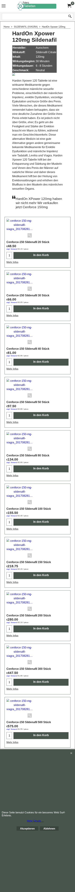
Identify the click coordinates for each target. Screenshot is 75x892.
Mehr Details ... (35, 820)
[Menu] (4, 6)
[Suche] (70, 17)
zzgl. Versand (11, 249)
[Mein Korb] (69, 6)
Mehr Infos (12, 262)
